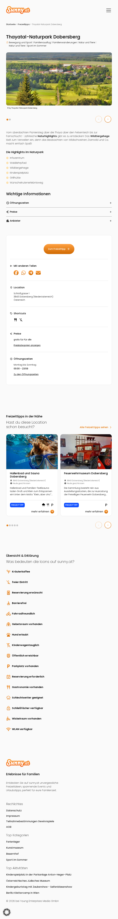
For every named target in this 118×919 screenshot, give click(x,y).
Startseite (11, 24)
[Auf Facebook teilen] (16, 274)
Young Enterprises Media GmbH (39, 901)
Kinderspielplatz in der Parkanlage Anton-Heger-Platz (38, 874)
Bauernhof (12, 853)
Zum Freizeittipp (59, 249)
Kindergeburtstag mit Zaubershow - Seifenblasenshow (39, 886)
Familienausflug (42, 42)
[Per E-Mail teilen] (38, 274)
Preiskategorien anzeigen (27, 345)
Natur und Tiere (87, 42)
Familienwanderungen (65, 42)
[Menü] (108, 10)
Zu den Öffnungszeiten (26, 374)
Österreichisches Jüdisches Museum (28, 880)
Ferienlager (13, 841)
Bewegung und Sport (20, 42)
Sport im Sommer (36, 45)
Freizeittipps (24, 24)
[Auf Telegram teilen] (30, 274)
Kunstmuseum (14, 847)
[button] (7, 119)
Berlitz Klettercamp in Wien (22, 892)
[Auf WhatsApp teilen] (23, 274)
